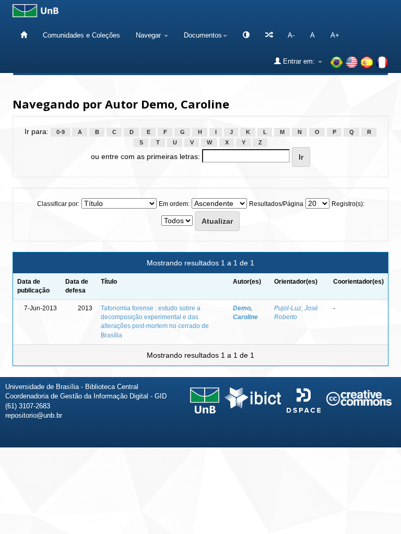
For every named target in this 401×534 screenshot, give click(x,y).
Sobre (384, 463)
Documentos (203, 35)
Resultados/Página (276, 204)
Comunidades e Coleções (81, 35)
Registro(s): (348, 204)
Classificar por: (58, 204)
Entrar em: (299, 61)
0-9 (60, 132)
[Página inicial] (24, 35)
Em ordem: (174, 204)
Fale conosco (339, 463)
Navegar (149, 35)
